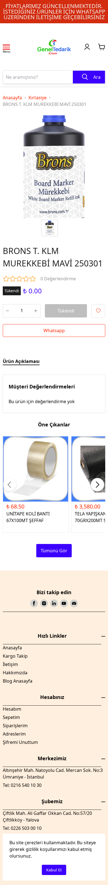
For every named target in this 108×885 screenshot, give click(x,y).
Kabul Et (54, 870)
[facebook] (34, 603)
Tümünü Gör (54, 551)
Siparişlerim (15, 726)
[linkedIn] (54, 603)
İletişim (10, 664)
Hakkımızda (15, 673)
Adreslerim (14, 734)
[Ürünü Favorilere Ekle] (98, 310)
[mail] (74, 603)
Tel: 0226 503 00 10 (22, 828)
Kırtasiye (38, 98)
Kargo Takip (15, 656)
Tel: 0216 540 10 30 (22, 785)
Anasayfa (12, 98)
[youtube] (64, 603)
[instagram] (44, 603)
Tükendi (66, 311)
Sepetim (11, 717)
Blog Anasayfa (17, 681)
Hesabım (12, 709)
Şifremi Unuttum (20, 742)
